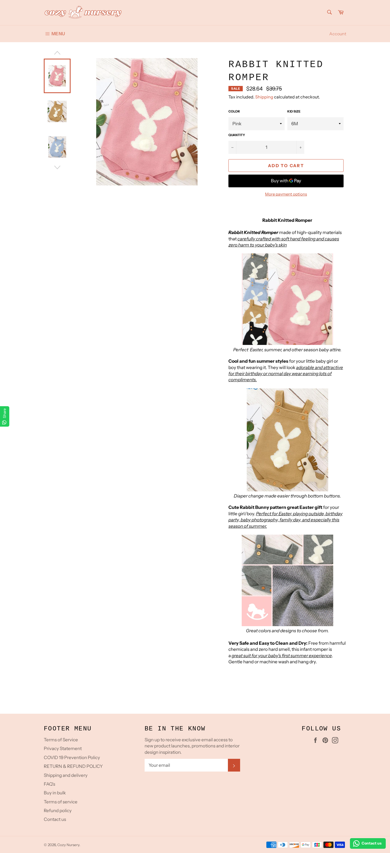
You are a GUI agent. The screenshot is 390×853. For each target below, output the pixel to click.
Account (337, 33)
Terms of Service (61, 739)
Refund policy (58, 810)
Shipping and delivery (66, 775)
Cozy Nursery (68, 845)
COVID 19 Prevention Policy (72, 757)
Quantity (236, 135)
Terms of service (60, 801)
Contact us (55, 819)
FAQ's (49, 784)
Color (234, 111)
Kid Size (294, 111)
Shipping (264, 96)
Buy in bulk (55, 792)
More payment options (286, 194)
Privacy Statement (63, 748)
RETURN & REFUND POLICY (73, 766)
